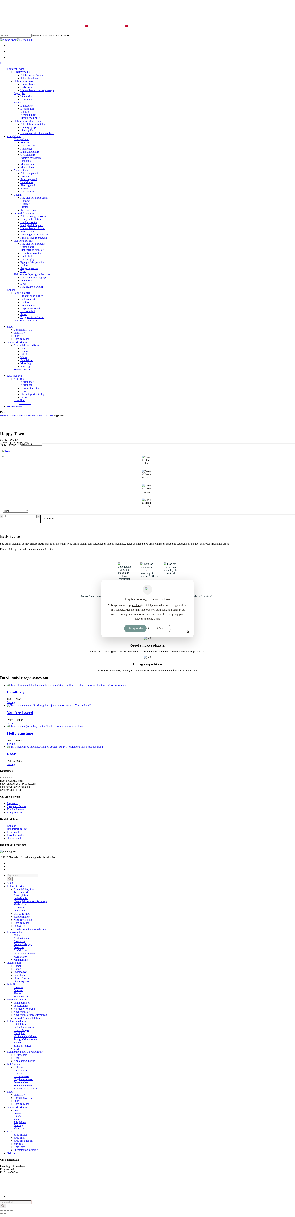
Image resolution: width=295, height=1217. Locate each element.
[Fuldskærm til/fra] (4, 1210)
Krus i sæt (19, 1146)
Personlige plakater (17, 999)
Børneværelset (21, 1076)
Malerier (18, 935)
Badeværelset (21, 1070)
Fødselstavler (21, 898)
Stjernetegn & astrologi (26, 1149)
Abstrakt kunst (21, 938)
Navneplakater (21, 895)
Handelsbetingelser (17, 828)
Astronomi (19, 907)
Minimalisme (21, 959)
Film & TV (20, 925)
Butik (9, 415)
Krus (9, 1131)
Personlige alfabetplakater (27, 1017)
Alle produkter (15, 812)
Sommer (18, 1113)
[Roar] (55, 746)
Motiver (35, 415)
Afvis (160, 628)
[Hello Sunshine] (46, 726)
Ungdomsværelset (23, 1079)
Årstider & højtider (17, 1106)
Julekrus (18, 1143)
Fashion (18, 1042)
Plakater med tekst (16, 1021)
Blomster (18, 987)
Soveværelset (21, 1082)
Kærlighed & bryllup (25, 1008)
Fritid (10, 1091)
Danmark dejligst (23, 944)
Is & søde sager (22, 913)
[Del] (8, 1210)
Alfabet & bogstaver (25, 889)
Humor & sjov (21, 1030)
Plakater (15, 415)
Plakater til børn (25, 415)
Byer (16, 1048)
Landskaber (20, 975)
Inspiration (12, 803)
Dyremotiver (20, 971)
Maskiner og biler (46, 415)
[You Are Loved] (49, 705)
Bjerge (17, 968)
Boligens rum (14, 1064)
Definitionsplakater (24, 1027)
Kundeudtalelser (15, 809)
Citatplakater (20, 1024)
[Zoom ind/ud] (1, 1210)
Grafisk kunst (21, 950)
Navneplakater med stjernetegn (30, 901)
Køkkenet (19, 1067)
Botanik (18, 965)
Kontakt (11, 825)
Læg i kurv (49, 518)
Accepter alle (135, 628)
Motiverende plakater (25, 1036)
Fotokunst (19, 947)
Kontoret (18, 1073)
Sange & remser (22, 1045)
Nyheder (11, 1153)
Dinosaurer (20, 910)
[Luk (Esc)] (11, 1210)
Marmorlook (20, 956)
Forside (3, 415)
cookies (136, 605)
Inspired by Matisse (24, 953)
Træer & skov (21, 996)
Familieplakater (22, 1002)
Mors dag (19, 1128)
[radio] (147, 451)
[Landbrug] (67, 685)
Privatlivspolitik (15, 835)
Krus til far (19, 1137)
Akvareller (19, 941)
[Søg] (10, 879)
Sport (16, 1100)
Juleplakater (20, 1122)
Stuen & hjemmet (23, 1085)
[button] (32, 323)
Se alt (10, 882)
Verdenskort (20, 904)
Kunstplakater (14, 932)
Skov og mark (21, 978)
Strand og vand (22, 981)
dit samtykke (138, 609)
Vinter (17, 1119)
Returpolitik (13, 831)
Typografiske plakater (25, 1039)
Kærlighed (19, 1033)
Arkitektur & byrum (24, 1060)
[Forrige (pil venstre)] (1, 1213)
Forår (16, 1110)
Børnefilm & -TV (23, 1097)
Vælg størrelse (8, 444)
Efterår (17, 1116)
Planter (17, 993)
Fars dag (18, 1125)
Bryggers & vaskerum (25, 1088)
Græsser (18, 990)
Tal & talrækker (22, 892)
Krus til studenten (23, 1140)
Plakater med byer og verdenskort (25, 1051)
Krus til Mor (20, 1134)
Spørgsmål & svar (16, 806)
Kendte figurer (21, 916)
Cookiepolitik (14, 838)
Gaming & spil (22, 922)
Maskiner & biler (23, 919)
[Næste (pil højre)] (4, 1213)
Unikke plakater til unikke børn (30, 928)
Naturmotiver (14, 962)
